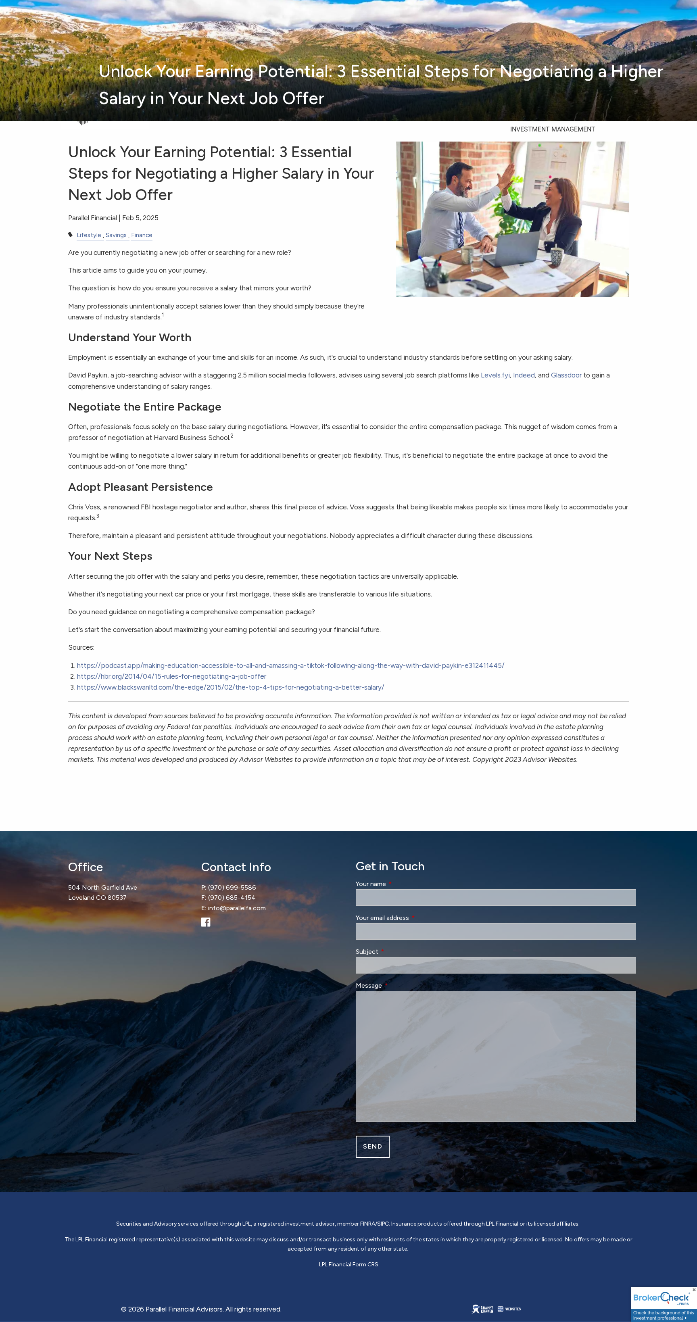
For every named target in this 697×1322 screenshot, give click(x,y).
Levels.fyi (495, 375)
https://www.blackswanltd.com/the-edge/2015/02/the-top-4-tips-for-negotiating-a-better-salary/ (230, 687)
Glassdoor (566, 375)
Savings (116, 235)
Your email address (412, 918)
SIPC (383, 1223)
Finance (141, 235)
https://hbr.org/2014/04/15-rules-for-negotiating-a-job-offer (171, 676)
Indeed (524, 375)
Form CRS (365, 1264)
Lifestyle (89, 235)
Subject (397, 951)
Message (399, 985)
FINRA (367, 1223)
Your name (401, 884)
